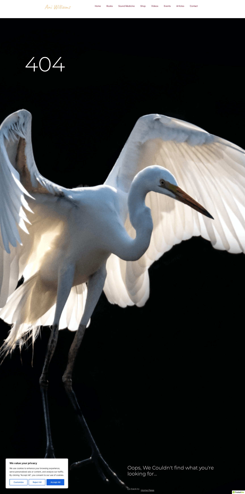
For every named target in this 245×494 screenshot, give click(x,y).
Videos (154, 6)
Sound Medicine (126, 6)
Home (98, 6)
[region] (37, 473)
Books (109, 6)
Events (167, 6)
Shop (143, 6)
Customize (19, 482)
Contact (194, 6)
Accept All (55, 482)
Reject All (37, 482)
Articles (180, 6)
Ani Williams (57, 7)
